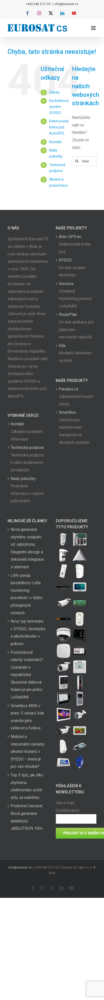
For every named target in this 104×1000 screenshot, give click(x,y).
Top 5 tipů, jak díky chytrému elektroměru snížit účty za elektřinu (27, 786)
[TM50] (79, 730)
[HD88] (63, 555)
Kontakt (55, 142)
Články (54, 92)
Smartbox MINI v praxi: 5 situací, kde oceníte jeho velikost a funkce (27, 717)
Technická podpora (27, 447)
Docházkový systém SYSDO (59, 107)
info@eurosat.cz (66, 4)
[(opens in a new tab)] (79, 555)
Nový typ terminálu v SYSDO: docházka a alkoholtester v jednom (28, 632)
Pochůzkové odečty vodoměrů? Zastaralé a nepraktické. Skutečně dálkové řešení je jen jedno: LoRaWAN (27, 675)
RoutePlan (68, 314)
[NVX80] (63, 539)
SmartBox (67, 412)
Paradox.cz (69, 389)
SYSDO (65, 260)
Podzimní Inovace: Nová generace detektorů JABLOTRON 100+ (27, 817)
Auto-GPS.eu (70, 236)
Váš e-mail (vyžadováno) (67, 806)
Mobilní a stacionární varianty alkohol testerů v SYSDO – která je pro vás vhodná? (27, 751)
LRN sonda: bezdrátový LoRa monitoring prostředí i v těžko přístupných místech (26, 594)
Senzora (66, 283)
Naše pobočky (23, 478)
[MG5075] (79, 539)
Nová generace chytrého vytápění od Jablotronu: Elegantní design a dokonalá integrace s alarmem (27, 548)
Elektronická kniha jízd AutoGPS (59, 127)
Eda (62, 345)
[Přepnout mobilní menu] (93, 28)
